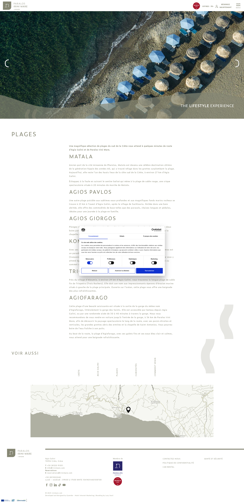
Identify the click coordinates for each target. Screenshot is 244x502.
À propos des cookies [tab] (150, 236)
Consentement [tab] (93, 236)
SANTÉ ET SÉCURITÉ (213, 458)
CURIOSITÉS (135, 369)
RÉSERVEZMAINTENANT (226, 5)
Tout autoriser (149, 271)
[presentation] (7, 63)
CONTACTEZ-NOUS (171, 458)
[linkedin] (56, 484)
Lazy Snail (109, 495)
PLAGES (116, 372)
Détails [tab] (122, 236)
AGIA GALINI (97, 369)
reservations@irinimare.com (59, 473)
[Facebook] (47, 484)
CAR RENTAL (168, 467)
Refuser (94, 271)
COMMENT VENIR (154, 367)
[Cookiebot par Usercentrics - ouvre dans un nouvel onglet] (154, 229)
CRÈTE (78, 373)
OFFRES (205, 6)
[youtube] (64, 484)
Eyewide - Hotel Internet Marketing (80, 495)
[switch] (111, 262)
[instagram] (51, 484)
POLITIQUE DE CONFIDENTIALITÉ (178, 463)
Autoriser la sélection (122, 271)
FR (212, 6)
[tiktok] (60, 484)
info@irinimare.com (56, 468)
